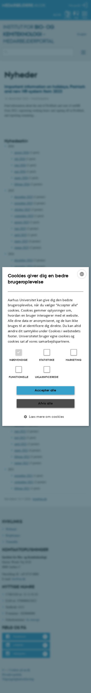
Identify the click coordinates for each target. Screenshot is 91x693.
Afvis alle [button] (45, 403)
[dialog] (45, 346)
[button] (45, 416)
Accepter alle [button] (45, 390)
